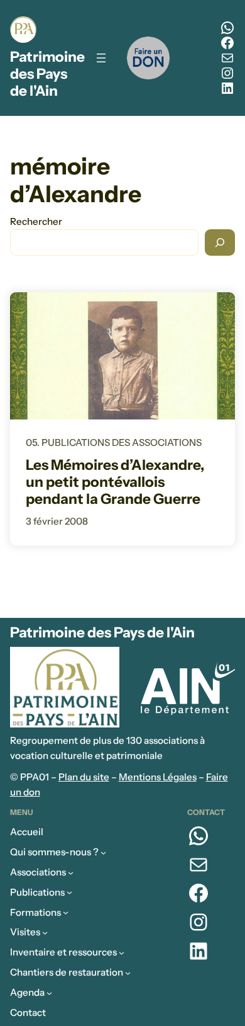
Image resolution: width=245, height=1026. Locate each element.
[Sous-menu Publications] (69, 892)
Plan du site (83, 777)
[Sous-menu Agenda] (49, 992)
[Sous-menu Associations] (71, 872)
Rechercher (36, 221)
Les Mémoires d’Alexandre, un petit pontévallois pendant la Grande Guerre (115, 482)
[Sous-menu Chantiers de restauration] (128, 973)
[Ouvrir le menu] (101, 58)
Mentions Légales (158, 777)
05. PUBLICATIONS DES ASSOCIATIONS (114, 442)
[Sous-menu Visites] (45, 932)
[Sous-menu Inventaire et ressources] (121, 952)
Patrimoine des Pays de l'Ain (47, 74)
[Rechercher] (220, 242)
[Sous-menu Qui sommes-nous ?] (103, 852)
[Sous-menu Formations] (65, 912)
